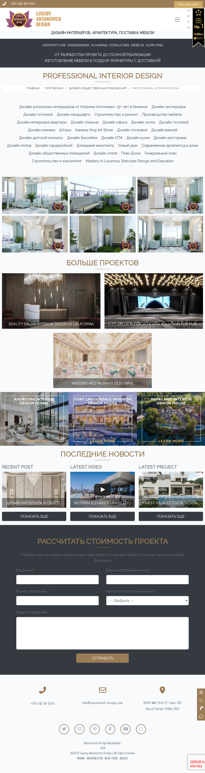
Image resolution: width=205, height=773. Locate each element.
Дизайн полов (19, 145)
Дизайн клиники (41, 130)
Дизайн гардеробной (53, 145)
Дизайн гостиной (38, 114)
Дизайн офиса (114, 122)
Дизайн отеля (105, 153)
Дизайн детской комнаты (41, 138)
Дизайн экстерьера (169, 106)
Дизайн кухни (138, 138)
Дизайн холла (143, 122)
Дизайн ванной (164, 130)
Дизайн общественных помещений (59, 153)
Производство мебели (162, 114)
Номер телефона (32, 591)
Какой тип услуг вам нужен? (131, 591)
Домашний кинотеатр (95, 145)
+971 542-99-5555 (22, 4)
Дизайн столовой (132, 130)
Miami (81, 758)
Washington (95, 758)
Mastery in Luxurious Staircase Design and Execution (130, 161)
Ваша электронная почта (129, 570)
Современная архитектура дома (170, 145)
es (188, 16)
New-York (111, 758)
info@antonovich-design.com (102, 703)
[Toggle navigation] (177, 20)
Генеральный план (160, 153)
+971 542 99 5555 (42, 704)
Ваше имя (25, 570)
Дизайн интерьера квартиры (42, 122)
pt (188, 21)
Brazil (124, 758)
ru (188, 27)
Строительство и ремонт (116, 114)
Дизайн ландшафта (73, 114)
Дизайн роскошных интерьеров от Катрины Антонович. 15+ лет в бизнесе (83, 106)
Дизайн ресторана (170, 138)
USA (102, 748)
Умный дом (128, 145)
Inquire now (188, 4)
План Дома (130, 153)
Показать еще (34, 516)
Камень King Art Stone (94, 130)
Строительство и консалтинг (57, 161)
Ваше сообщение (32, 612)
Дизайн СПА (111, 138)
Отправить (103, 658)
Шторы (65, 130)
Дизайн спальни (84, 122)
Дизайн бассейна (82, 138)
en (188, 10)
